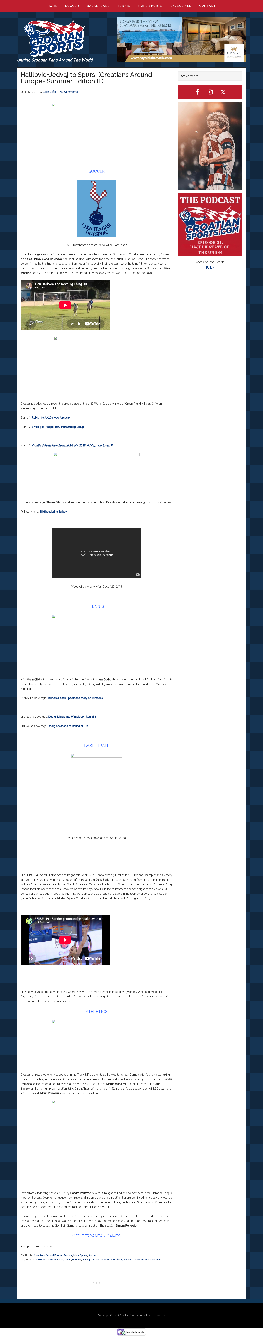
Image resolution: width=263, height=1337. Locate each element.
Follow (210, 267)
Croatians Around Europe (48, 1255)
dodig (68, 1259)
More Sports (80, 1255)
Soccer (92, 1255)
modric (95, 1259)
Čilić (61, 1259)
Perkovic (104, 1259)
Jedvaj (86, 1259)
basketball (52, 1259)
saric (113, 1259)
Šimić (120, 1259)
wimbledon (154, 1259)
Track (144, 1259)
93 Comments (69, 92)
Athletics (41, 1259)
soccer (128, 1259)
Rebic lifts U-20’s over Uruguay (51, 417)
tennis (136, 1259)
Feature (68, 1255)
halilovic (76, 1259)
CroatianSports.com (131, 1315)
